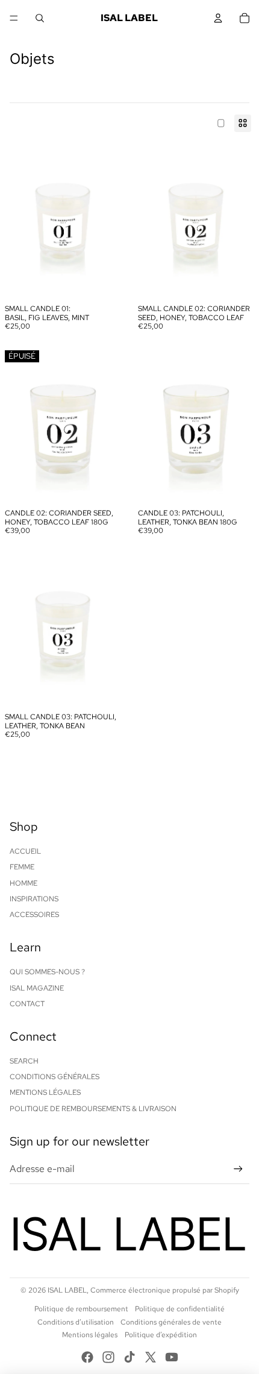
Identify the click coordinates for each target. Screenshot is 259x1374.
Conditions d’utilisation (75, 1322)
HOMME (23, 883)
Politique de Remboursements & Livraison (93, 1109)
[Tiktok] (129, 1357)
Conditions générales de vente (171, 1322)
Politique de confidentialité (180, 1309)
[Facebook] (87, 1357)
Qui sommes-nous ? (47, 972)
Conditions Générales (54, 1077)
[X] (150, 1357)
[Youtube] (171, 1357)
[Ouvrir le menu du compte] (218, 18)
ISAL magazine (37, 988)
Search (24, 1061)
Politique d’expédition (161, 1335)
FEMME (22, 867)
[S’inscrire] (238, 1169)
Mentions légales (89, 1335)
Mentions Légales (45, 1092)
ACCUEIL (25, 851)
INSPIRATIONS (34, 899)
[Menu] (14, 18)
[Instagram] (108, 1357)
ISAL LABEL (67, 1290)
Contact (27, 1004)
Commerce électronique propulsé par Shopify (164, 1290)
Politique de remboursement (81, 1309)
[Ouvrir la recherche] (40, 18)
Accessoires (34, 914)
